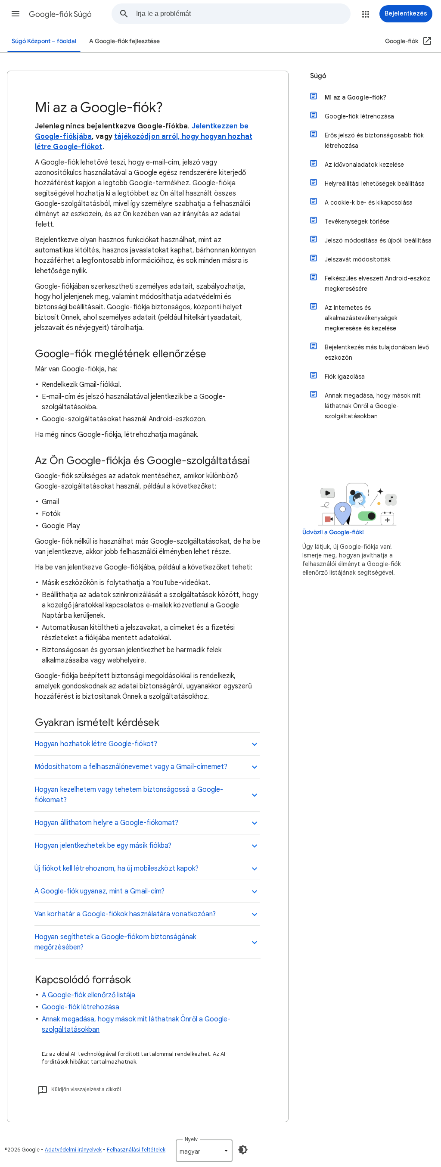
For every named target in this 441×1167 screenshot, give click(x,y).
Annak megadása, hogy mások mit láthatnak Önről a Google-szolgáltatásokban (373, 406)
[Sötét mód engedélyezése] (243, 1149)
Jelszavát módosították (358, 259)
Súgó (318, 76)
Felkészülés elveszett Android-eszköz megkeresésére (377, 283)
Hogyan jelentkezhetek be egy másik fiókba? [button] (102, 845)
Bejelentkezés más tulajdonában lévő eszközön (377, 352)
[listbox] (204, 1150)
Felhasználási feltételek (136, 1149)
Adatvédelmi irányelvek (73, 1149)
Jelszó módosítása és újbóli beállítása (378, 240)
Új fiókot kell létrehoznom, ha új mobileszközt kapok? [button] (116, 868)
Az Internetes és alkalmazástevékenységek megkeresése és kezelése (361, 318)
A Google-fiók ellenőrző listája (88, 995)
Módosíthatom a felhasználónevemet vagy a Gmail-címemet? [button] (130, 766)
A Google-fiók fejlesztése (124, 41)
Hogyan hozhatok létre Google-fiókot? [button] (95, 744)
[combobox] (243, 14)
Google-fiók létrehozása (80, 1007)
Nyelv (191, 1139)
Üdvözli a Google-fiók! (333, 532)
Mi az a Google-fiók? (355, 97)
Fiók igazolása (345, 376)
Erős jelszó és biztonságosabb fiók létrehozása (374, 140)
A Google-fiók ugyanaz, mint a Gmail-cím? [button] (99, 891)
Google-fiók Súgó (60, 14)
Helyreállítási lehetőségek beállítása (375, 183)
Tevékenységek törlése (357, 221)
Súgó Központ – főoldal (44, 41)
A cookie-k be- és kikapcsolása (369, 202)
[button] (15, 13)
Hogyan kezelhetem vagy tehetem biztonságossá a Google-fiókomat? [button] (128, 794)
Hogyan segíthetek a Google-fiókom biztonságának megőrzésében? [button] (115, 942)
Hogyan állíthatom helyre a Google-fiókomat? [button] (106, 822)
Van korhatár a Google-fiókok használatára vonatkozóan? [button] (125, 914)
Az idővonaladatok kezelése (364, 164)
